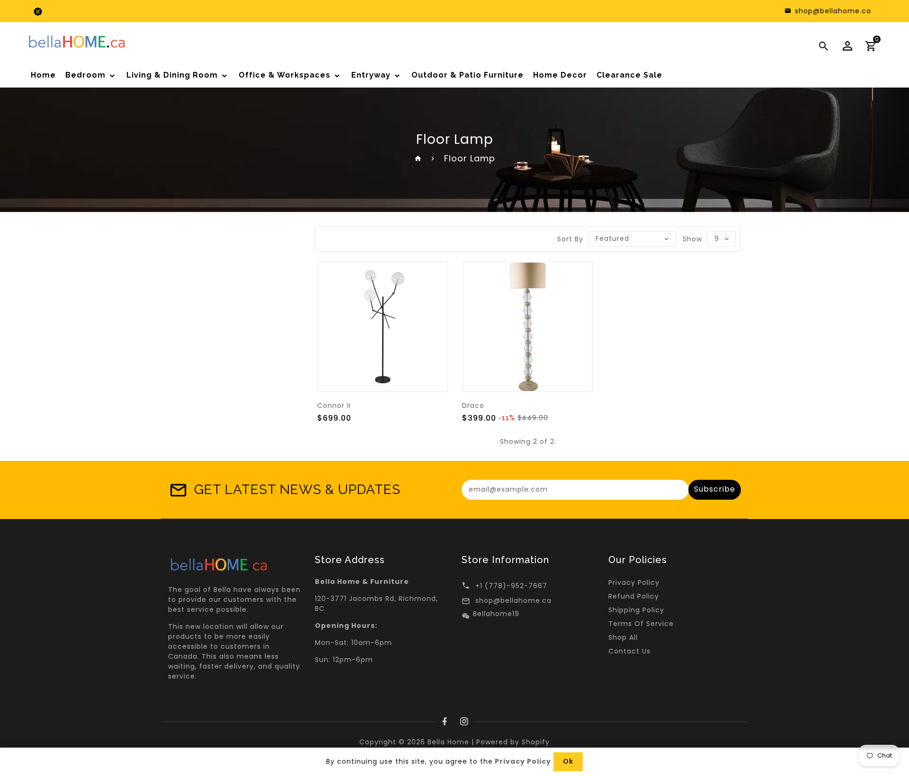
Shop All (623, 637)
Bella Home (448, 742)
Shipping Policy (636, 610)
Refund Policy (633, 596)
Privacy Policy (633, 582)
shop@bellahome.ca (513, 600)
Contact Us (629, 651)
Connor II (334, 405)
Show (692, 239)
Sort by (570, 239)
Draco (473, 405)
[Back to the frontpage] (418, 158)
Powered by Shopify (513, 742)
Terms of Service (641, 623)
